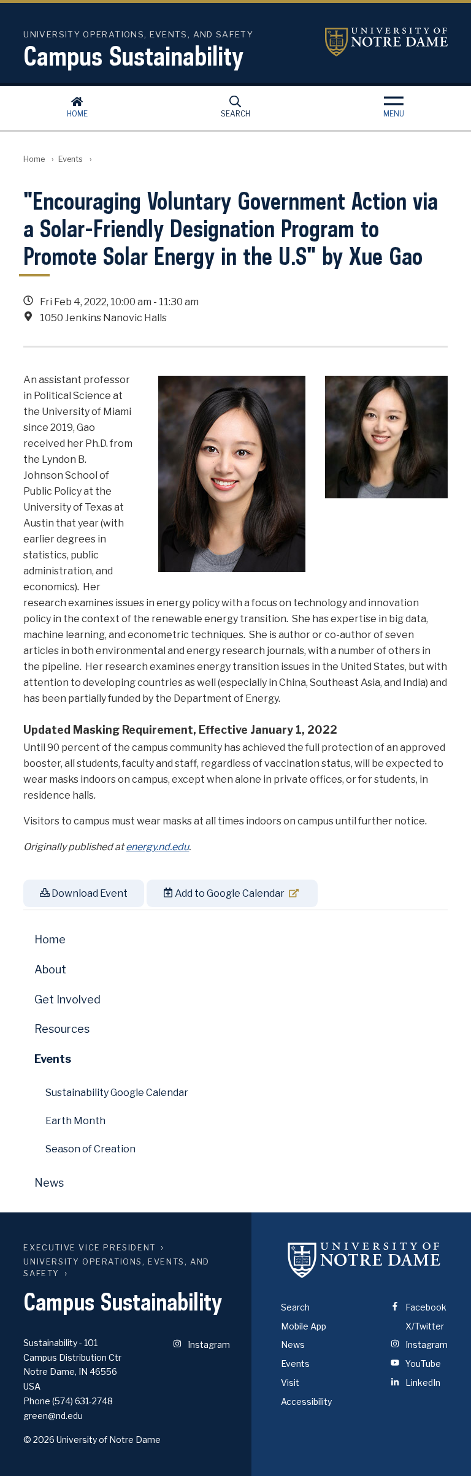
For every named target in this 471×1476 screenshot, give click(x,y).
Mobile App (303, 1326)
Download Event (89, 893)
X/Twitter (424, 1326)
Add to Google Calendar (229, 893)
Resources (62, 1028)
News (49, 1182)
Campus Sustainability (133, 55)
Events (70, 159)
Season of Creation (90, 1149)
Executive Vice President (89, 1247)
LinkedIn (422, 1382)
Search (235, 113)
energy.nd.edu (157, 847)
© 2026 (39, 1439)
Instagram (208, 1344)
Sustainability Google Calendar (116, 1092)
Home (77, 113)
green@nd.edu (53, 1415)
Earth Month (75, 1121)
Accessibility (306, 1401)
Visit (290, 1382)
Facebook (425, 1307)
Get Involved (67, 999)
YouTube (422, 1363)
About (50, 969)
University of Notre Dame (386, 42)
